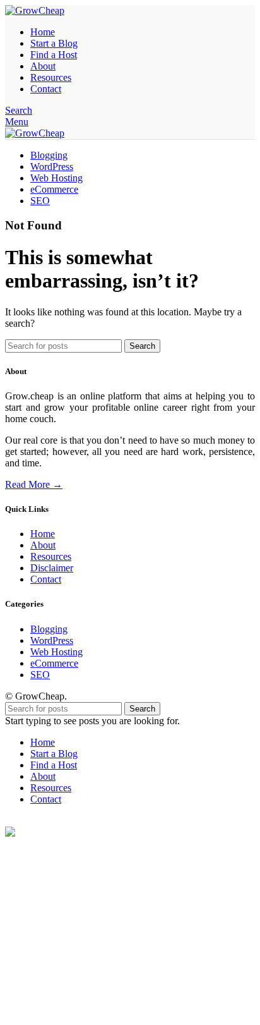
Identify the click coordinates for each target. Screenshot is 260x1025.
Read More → (33, 484)
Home (42, 533)
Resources (50, 556)
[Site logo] (34, 10)
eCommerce (54, 663)
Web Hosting (56, 651)
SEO (40, 674)
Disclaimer (51, 567)
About (43, 545)
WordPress (51, 640)
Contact (45, 579)
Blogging (49, 629)
